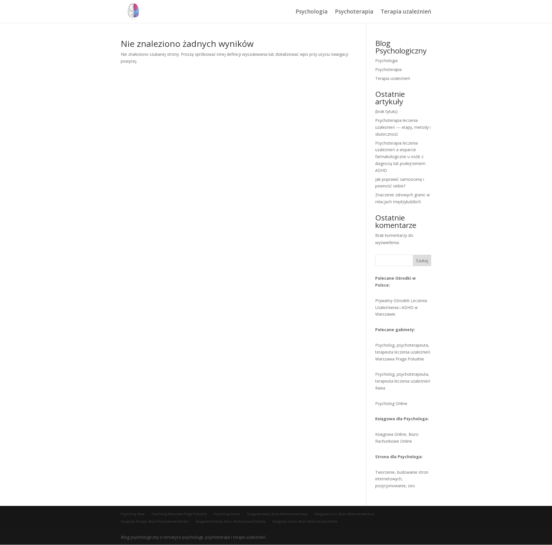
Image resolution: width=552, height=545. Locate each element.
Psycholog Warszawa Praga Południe (179, 514)
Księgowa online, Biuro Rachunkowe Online (305, 521)
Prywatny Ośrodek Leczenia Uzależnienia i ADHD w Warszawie (401, 307)
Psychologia (311, 12)
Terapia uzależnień (406, 12)
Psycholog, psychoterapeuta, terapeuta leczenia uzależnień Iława (402, 381)
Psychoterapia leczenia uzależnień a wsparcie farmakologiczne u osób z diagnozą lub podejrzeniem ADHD (400, 156)
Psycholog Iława (133, 514)
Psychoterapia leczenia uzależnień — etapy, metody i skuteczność (403, 127)
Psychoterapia (354, 12)
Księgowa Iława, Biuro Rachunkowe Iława (277, 514)
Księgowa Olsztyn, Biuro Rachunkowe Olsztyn (155, 521)
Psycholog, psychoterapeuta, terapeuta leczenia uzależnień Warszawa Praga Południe (402, 352)
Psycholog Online (391, 403)
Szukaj (422, 260)
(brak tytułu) (386, 111)
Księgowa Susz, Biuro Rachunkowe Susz (345, 514)
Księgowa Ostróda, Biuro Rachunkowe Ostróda (230, 521)
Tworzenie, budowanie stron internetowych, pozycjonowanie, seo (401, 479)
